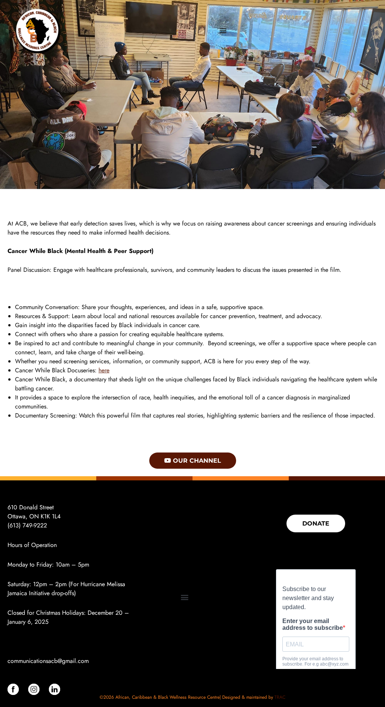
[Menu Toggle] (223, 30)
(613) (15, 525)
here (104, 370)
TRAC (279, 697)
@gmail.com (73, 661)
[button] (184, 597)
